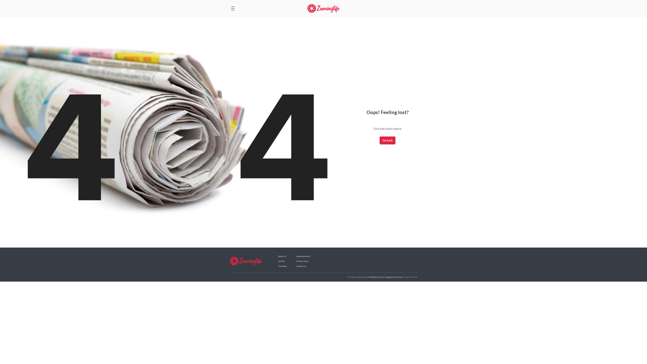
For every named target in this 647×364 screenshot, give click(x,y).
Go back (387, 140)
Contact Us (301, 266)
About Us (282, 256)
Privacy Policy (302, 261)
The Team (282, 266)
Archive (281, 261)
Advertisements (303, 256)
